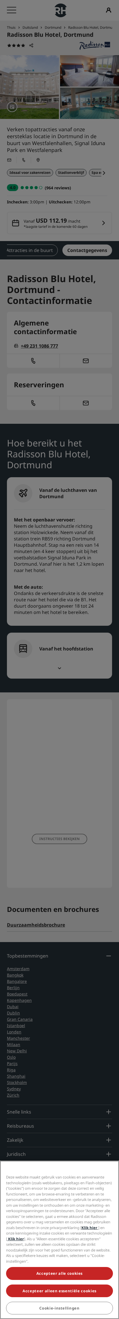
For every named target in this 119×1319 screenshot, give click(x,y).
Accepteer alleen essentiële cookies (59, 1290)
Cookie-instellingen (59, 1308)
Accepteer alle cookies (59, 1273)
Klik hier (89, 1227)
